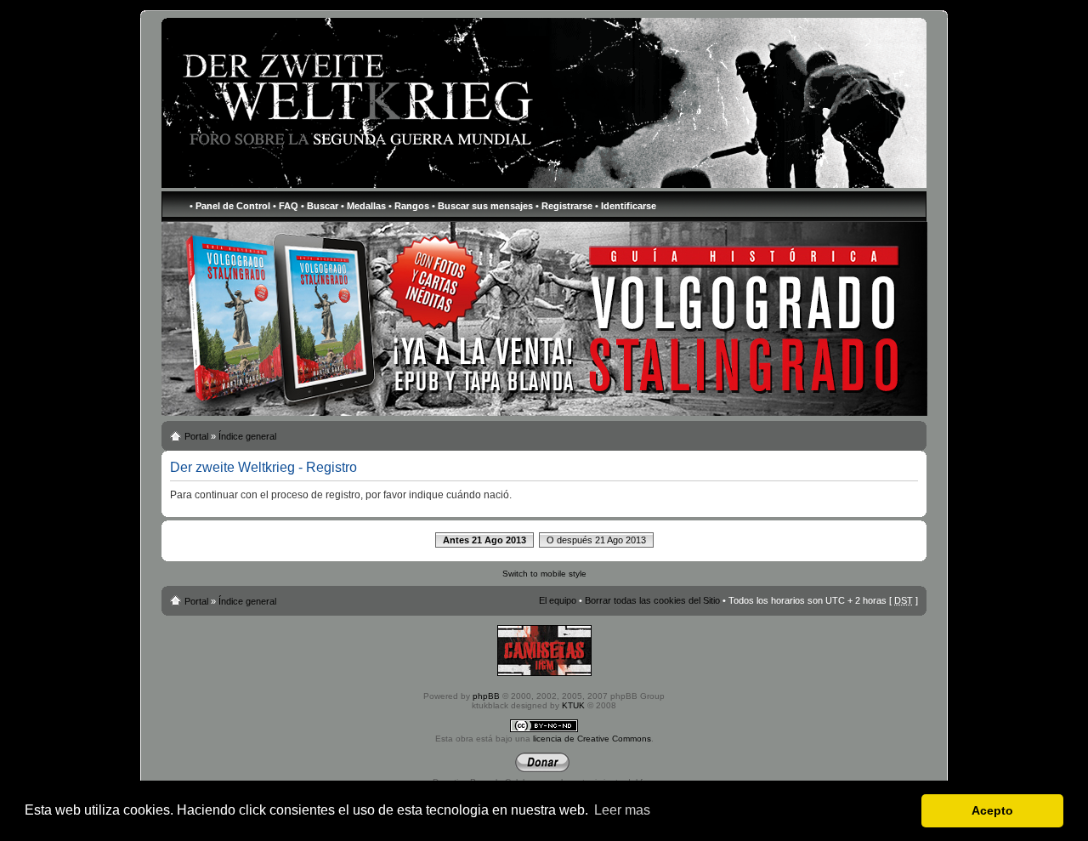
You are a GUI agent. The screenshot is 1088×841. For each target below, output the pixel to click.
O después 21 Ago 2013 (596, 540)
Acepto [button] (992, 810)
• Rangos (408, 206)
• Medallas (363, 206)
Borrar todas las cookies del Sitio (652, 600)
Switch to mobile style (544, 573)
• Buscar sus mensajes (482, 206)
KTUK (573, 705)
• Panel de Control (230, 206)
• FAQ (285, 206)
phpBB (486, 696)
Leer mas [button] (622, 810)
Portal (196, 436)
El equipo (557, 600)
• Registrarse (564, 206)
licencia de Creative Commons (592, 738)
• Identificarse (625, 206)
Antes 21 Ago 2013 (484, 540)
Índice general (247, 436)
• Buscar (319, 206)
